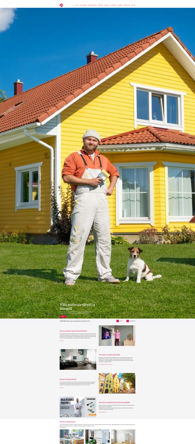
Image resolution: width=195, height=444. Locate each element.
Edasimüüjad (120, 5)
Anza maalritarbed (83, 5)
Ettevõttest (133, 5)
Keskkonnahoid (127, 5)
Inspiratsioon (106, 5)
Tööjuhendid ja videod (92, 5)
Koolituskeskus (113, 5)
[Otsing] (134, 1)
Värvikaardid (100, 5)
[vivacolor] (61, 5)
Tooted (77, 5)
